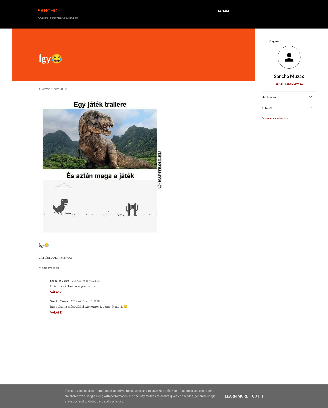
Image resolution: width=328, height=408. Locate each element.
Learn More (236, 396)
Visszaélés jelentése (275, 118)
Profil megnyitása (289, 84)
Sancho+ (49, 10)
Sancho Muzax (61, 257)
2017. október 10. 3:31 (86, 280)
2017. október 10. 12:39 (85, 301)
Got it (258, 396)
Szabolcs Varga (59, 280)
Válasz (56, 292)
